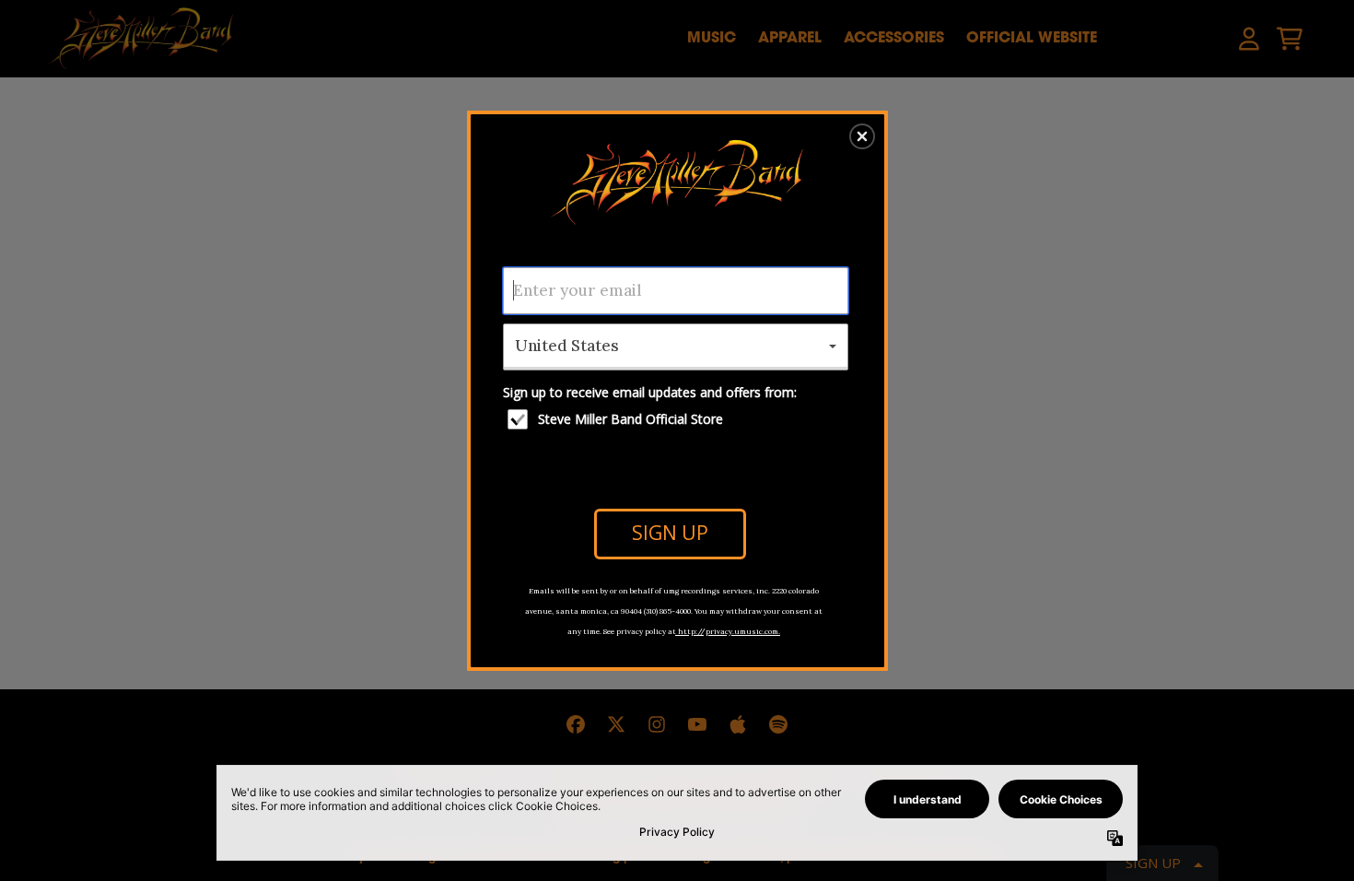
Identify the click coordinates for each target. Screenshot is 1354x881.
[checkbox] (678, 419)
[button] (862, 136)
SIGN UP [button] (670, 533)
